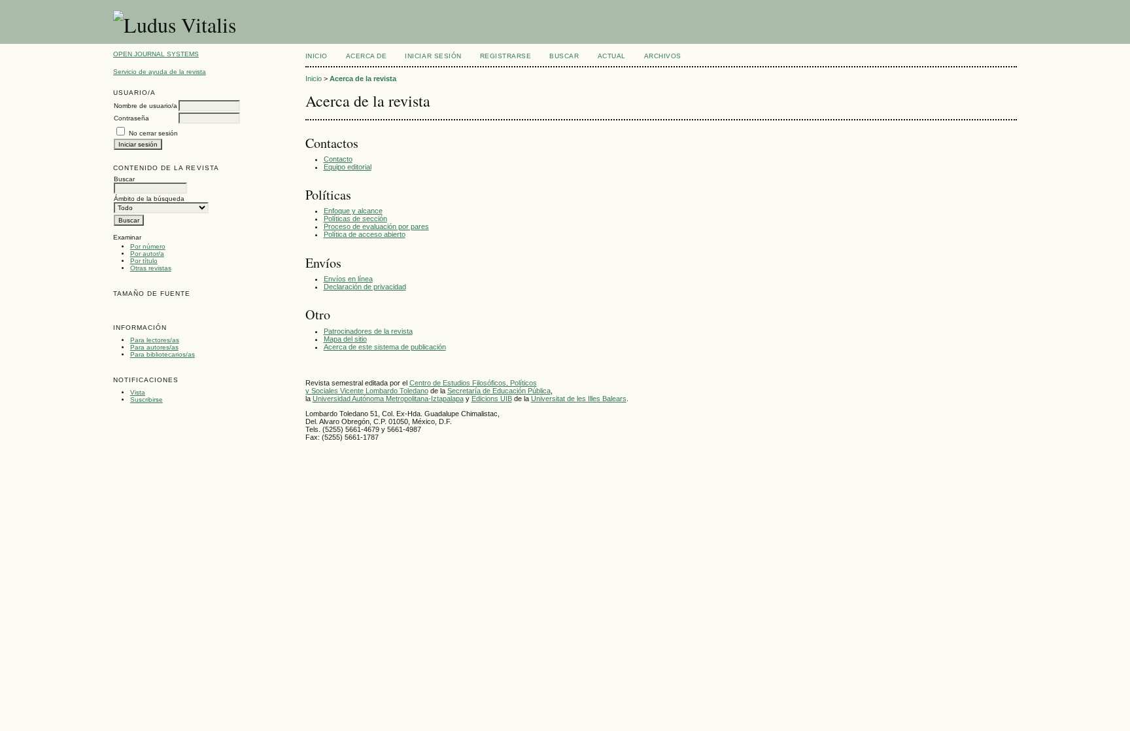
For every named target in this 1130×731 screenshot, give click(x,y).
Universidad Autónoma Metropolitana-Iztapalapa (388, 398)
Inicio (316, 56)
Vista (137, 392)
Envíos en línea (348, 279)
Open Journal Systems (156, 54)
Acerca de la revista (363, 78)
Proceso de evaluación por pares (376, 226)
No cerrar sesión (153, 133)
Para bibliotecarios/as (162, 354)
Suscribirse (146, 399)
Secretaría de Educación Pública (499, 391)
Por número (147, 246)
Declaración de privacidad (365, 287)
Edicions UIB (491, 398)
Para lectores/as (154, 340)
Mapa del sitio (345, 339)
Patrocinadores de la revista (368, 331)
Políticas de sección (355, 219)
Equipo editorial (347, 167)
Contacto (338, 159)
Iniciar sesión (433, 56)
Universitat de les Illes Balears (578, 398)
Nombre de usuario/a (145, 105)
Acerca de (366, 56)
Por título (144, 260)
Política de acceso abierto (364, 234)
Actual (612, 56)
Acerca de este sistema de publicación (385, 347)
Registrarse (506, 56)
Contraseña (131, 118)
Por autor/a (147, 253)
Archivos (662, 56)
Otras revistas (150, 268)
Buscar (564, 56)
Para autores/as (154, 347)
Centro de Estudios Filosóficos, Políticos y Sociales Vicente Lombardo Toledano (421, 387)
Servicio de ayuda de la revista (159, 71)
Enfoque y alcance (353, 211)
